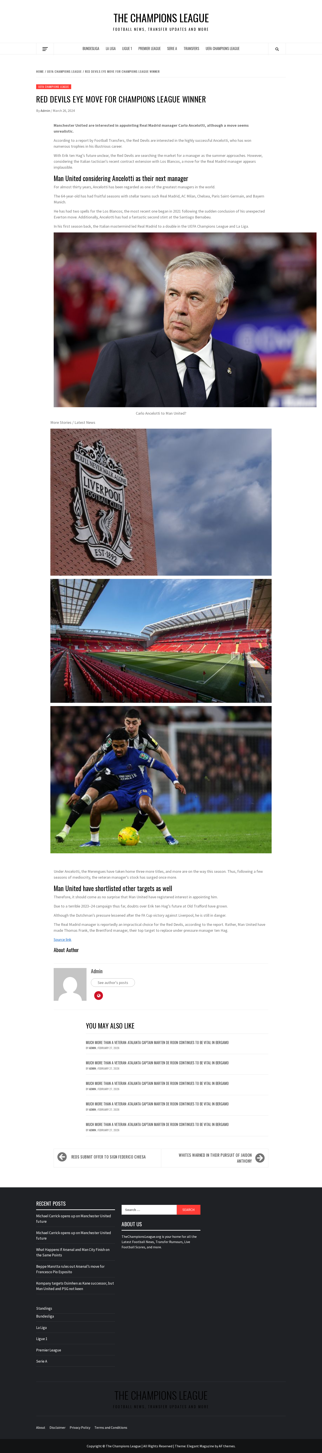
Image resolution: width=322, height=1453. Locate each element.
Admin (46, 110)
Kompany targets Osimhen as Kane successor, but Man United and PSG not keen (75, 1286)
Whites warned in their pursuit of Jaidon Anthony (215, 1158)
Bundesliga (91, 48)
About (40, 1427)
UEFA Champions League (222, 48)
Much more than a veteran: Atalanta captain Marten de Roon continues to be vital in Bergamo (157, 1042)
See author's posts (113, 982)
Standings (44, 1308)
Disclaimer (57, 1427)
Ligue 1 (127, 48)
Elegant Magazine (200, 1446)
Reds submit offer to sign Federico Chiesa (108, 1157)
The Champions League (161, 17)
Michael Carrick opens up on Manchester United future (73, 1219)
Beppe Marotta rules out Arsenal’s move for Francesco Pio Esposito (70, 1269)
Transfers (191, 48)
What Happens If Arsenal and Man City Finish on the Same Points (73, 1252)
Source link (62, 939)
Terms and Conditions (110, 1427)
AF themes (227, 1446)
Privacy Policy (80, 1427)
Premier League (149, 48)
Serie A (172, 48)
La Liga (111, 48)
